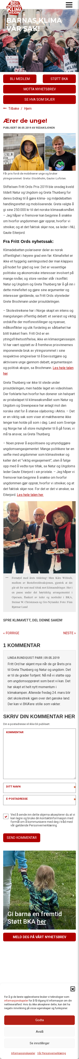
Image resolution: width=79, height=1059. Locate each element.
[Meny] (69, 4)
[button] (73, 989)
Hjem (28, 109)
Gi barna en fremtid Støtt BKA (34, 917)
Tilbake (14, 109)
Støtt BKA (59, 79)
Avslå (39, 1032)
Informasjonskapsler (23, 1053)
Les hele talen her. (30, 495)
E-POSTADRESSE (17, 798)
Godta (39, 1020)
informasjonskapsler (16, 1000)
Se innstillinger (40, 1043)
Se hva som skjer (39, 99)
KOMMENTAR (14, 732)
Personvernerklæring (43, 825)
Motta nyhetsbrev (39, 89)
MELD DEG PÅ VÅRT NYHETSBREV (39, 937)
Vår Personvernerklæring (51, 1053)
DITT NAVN (13, 786)
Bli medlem (20, 79)
